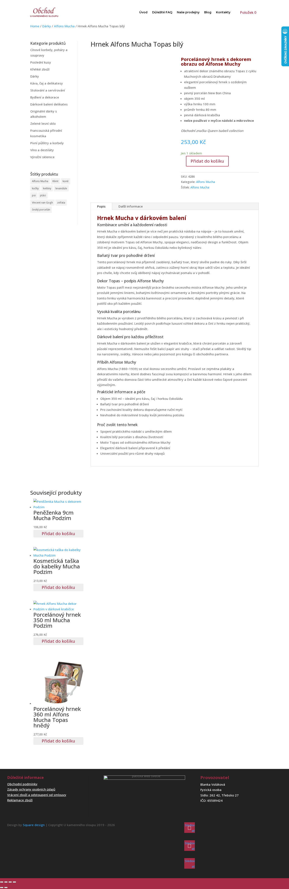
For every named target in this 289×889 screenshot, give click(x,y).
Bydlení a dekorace (44, 97)
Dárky (46, 26)
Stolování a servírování (47, 90)
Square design (34, 825)
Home (34, 26)
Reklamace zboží (20, 800)
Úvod (143, 12)
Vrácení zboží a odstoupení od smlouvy (36, 795)
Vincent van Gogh (42, 202)
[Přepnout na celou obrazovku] (6, 882)
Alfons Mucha (64, 26)
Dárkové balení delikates (49, 104)
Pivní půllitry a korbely (47, 143)
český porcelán (41, 209)
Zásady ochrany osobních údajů (31, 789)
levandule (61, 188)
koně (66, 181)
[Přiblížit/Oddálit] (1, 882)
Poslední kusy (40, 62)
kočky (35, 188)
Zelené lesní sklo (43, 123)
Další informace (130, 206)
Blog (207, 12)
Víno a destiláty (42, 150)
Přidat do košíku (207, 161)
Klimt (55, 181)
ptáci (43, 195)
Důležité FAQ (162, 12)
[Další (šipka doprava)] (6, 887)
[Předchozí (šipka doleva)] (1, 887)
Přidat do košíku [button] (58, 533)
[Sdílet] (10, 882)
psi (34, 195)
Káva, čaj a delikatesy (46, 83)
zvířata (61, 202)
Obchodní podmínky (22, 784)
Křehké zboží (40, 69)
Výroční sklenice (42, 157)
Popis (101, 206)
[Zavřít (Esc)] (14, 882)
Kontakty (223, 12)
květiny (47, 188)
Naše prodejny (188, 12)
